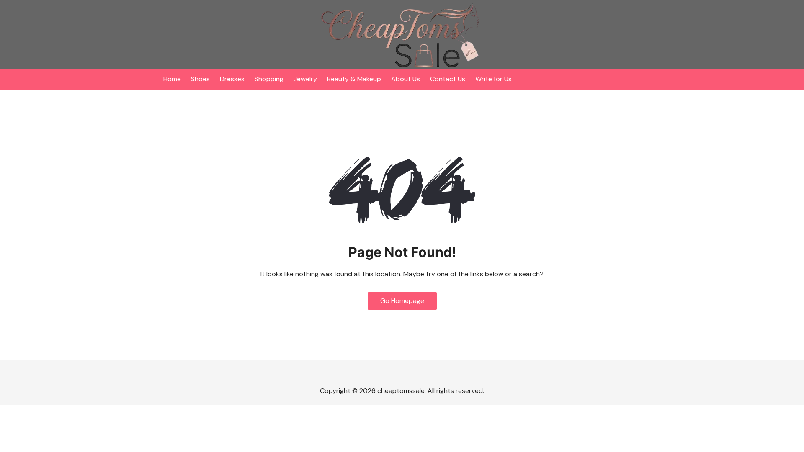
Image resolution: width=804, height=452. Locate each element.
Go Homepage (402, 300)
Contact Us (447, 78)
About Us (405, 78)
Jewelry (305, 78)
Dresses (232, 78)
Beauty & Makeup (354, 78)
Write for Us (493, 78)
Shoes (200, 78)
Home (172, 78)
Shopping (269, 78)
